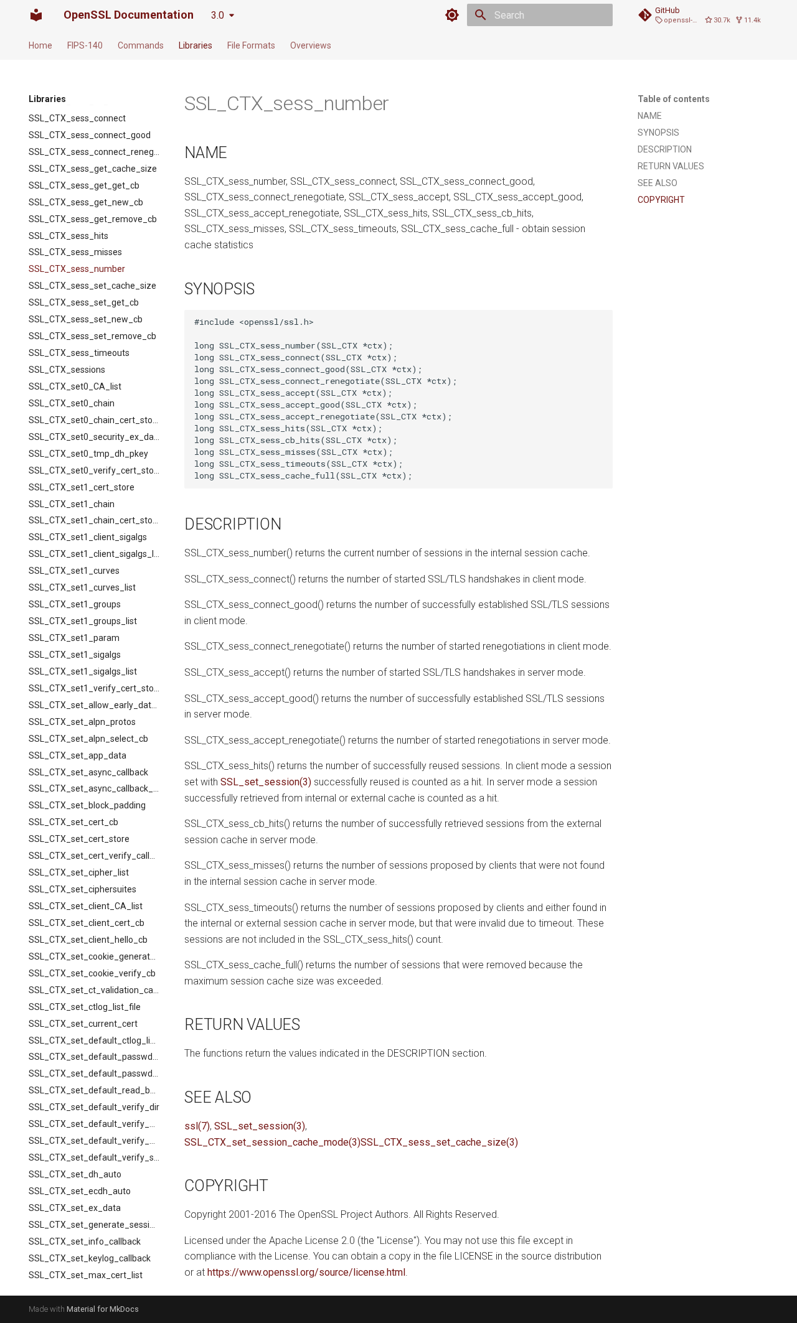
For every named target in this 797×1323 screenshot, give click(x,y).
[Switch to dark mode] (452, 14)
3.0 (217, 15)
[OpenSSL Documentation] (36, 14)
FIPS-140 (85, 45)
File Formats (251, 45)
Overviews (310, 45)
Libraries (195, 45)
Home (40, 45)
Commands (141, 45)
